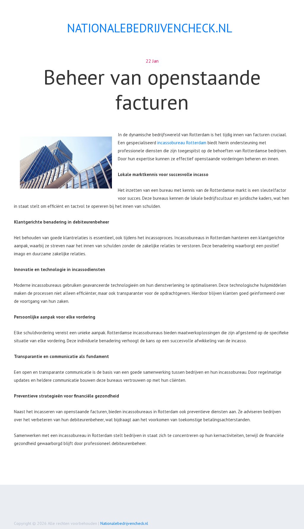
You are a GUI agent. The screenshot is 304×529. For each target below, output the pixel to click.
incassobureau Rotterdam (181, 142)
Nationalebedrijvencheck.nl (124, 523)
